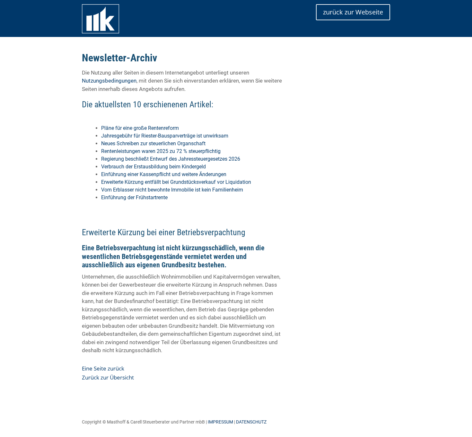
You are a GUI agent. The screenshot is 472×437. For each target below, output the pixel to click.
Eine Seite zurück (103, 368)
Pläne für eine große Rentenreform (140, 128)
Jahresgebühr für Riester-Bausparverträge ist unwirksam (164, 136)
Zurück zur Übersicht (108, 377)
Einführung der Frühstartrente (134, 197)
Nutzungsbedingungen (109, 80)
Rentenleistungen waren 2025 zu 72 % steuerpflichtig (161, 151)
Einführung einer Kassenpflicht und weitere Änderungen (163, 174)
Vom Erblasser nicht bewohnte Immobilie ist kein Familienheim (172, 190)
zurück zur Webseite (353, 12)
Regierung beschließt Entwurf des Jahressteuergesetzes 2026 (170, 159)
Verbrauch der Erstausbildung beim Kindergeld (153, 167)
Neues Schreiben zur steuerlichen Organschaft (153, 143)
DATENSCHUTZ (251, 421)
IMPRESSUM (220, 421)
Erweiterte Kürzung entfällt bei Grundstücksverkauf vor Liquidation (176, 182)
